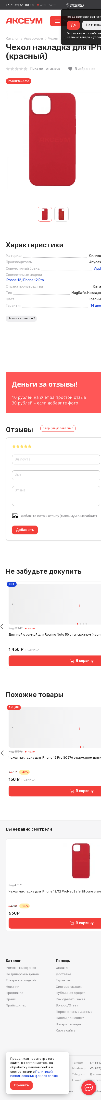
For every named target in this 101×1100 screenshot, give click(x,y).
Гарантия (63, 980)
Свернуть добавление (58, 428)
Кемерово (77, 4)
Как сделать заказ (70, 999)
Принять (21, 1085)
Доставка (63, 974)
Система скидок (69, 987)
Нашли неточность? (21, 318)
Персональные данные (74, 1012)
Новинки (12, 987)
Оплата (62, 968)
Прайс (11, 999)
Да (73, 25)
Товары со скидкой (21, 980)
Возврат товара (68, 1024)
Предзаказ (14, 993)
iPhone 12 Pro (33, 280)
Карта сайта (66, 1030)
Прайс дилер (16, 1005)
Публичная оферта (71, 993)
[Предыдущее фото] (13, 604)
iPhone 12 (13, 280)
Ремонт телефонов (21, 968)
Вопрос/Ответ (67, 1005)
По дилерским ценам (22, 974)
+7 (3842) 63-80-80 (20, 4)
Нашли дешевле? (70, 1018)
